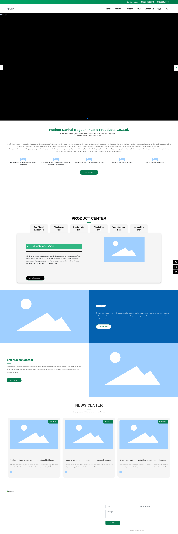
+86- (157, 2)
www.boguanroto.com (21, 515)
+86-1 (26, 506)
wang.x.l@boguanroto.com (21, 512)
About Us (88, 502)
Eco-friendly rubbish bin (41, 246)
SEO (157, 531)
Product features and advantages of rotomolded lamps (32, 460)
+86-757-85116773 (147, 2)
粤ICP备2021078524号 (136, 531)
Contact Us (73, 510)
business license (166, 531)
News (88, 506)
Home (73, 502)
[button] (87, 118)
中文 (88, 510)
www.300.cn (151, 531)
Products (73, 506)
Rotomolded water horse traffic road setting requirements (142, 460)
